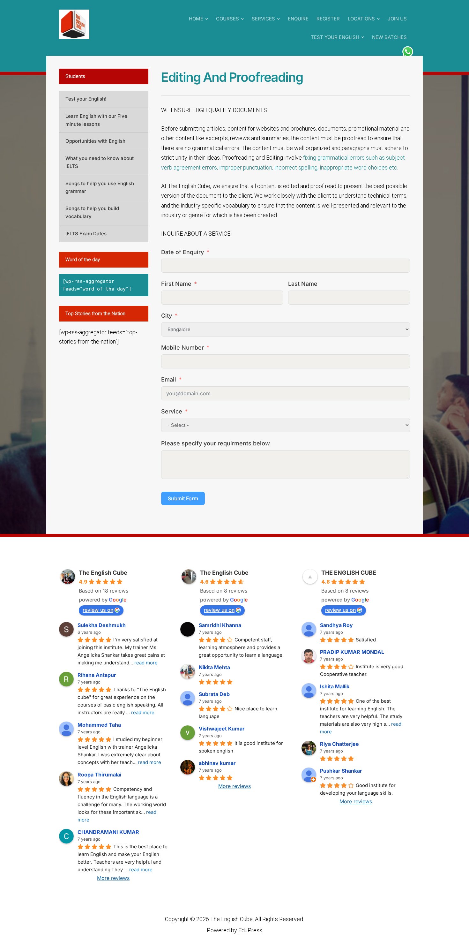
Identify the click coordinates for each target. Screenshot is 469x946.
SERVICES (263, 19)
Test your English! (86, 99)
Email (168, 379)
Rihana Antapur (97, 675)
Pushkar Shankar (341, 771)
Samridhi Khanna (220, 625)
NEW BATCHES (389, 37)
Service (171, 411)
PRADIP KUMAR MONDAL (352, 652)
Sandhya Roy (336, 625)
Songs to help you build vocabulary (92, 212)
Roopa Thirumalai (99, 774)
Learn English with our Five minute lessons (96, 120)
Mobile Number (182, 347)
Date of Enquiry (182, 252)
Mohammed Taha (99, 725)
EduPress (250, 930)
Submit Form (183, 498)
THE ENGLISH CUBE (348, 572)
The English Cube (103, 572)
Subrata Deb (214, 694)
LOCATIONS (361, 19)
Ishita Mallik (334, 686)
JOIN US (397, 19)
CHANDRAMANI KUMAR (108, 832)
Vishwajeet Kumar (222, 728)
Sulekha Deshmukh (102, 625)
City (166, 315)
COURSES (227, 19)
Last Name (302, 283)
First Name (176, 283)
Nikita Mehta (214, 667)
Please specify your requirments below (215, 443)
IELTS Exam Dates (86, 234)
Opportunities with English (95, 141)
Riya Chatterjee (339, 744)
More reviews (113, 878)
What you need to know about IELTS (99, 162)
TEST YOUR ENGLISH (335, 37)
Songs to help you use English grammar (99, 187)
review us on (98, 610)
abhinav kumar (217, 763)
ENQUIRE (298, 19)
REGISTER (328, 19)
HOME (196, 19)
